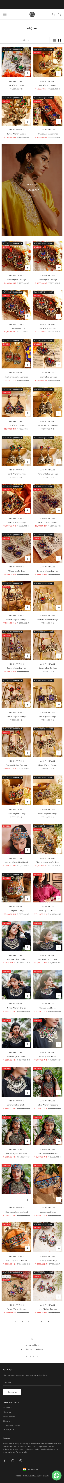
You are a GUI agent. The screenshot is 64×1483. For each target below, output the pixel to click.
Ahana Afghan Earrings (47, 765)
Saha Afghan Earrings (48, 668)
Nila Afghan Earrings (47, 328)
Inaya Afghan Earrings (48, 1260)
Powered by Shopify (41, 1476)
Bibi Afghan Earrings (47, 716)
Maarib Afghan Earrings (16, 474)
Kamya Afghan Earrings (48, 474)
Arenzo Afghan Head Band (16, 862)
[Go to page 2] (48, 1321)
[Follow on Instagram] (12, 1460)
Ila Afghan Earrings (16, 911)
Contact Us (7, 1408)
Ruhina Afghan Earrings (16, 134)
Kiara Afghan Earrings (48, 280)
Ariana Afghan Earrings (47, 522)
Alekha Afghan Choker (16, 959)
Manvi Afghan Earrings (47, 814)
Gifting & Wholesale (11, 1425)
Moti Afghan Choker (47, 1008)
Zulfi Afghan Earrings (16, 85)
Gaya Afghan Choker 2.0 (16, 1260)
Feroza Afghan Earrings (16, 814)
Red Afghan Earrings (47, 85)
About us (7, 1412)
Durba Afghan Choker (47, 959)
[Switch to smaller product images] (59, 40)
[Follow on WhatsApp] (20, 1460)
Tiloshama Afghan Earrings (47, 862)
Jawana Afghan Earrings (16, 765)
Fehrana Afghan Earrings (47, 571)
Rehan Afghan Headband (47, 1105)
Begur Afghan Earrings (16, 668)
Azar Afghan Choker (47, 911)
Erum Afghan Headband (47, 1153)
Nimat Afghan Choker (16, 1008)
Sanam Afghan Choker (16, 1105)
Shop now (32, 196)
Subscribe (12, 1392)
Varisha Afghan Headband (16, 1153)
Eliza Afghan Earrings (16, 425)
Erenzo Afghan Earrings (16, 716)
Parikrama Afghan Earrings (16, 377)
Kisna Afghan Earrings (16, 280)
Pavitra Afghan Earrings (16, 1309)
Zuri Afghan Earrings (16, 328)
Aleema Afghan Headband (16, 1212)
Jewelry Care (8, 1430)
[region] (32, 1344)
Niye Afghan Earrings (48, 1309)
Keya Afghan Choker (47, 1212)
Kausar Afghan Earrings (47, 425)
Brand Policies (9, 1417)
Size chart (7, 1421)
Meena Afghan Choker (16, 1056)
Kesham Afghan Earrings (47, 620)
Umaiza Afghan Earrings (47, 134)
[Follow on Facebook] (4, 1460)
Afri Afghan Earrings (16, 571)
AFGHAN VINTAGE (16, 81)
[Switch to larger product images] (54, 40)
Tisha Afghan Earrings (48, 377)
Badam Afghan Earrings (16, 620)
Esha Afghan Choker (47, 1056)
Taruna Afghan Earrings (16, 522)
